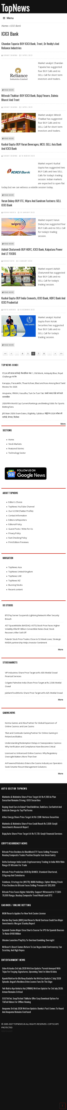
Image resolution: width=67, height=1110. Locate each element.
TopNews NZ (14, 580)
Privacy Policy (14, 533)
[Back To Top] (62, 1105)
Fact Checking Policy (17, 537)
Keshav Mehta (9, 212)
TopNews (15, 7)
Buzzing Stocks (15, 585)
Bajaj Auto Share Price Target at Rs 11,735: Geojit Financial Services (32, 833)
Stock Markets (15, 444)
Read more (9, 90)
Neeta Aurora (9, 309)
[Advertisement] (33, 1068)
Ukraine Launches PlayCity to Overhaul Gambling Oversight (28, 940)
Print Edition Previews (18, 542)
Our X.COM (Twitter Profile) (20, 511)
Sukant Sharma (10, 55)
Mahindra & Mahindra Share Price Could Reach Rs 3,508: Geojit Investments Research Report (29, 825)
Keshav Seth (8, 261)
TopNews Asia (15, 567)
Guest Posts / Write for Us (20, 528)
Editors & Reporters (17, 520)
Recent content (15, 589)
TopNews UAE (15, 576)
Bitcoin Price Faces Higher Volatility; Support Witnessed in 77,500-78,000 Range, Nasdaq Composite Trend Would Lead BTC (32, 893)
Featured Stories (16, 448)
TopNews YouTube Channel (21, 506)
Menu (10, 18)
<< (5, 353)
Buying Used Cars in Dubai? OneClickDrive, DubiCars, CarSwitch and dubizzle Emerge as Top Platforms (32, 808)
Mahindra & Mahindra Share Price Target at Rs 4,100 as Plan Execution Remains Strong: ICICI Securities (29, 798)
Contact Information (17, 515)
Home (4, 25)
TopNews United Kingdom (20, 571)
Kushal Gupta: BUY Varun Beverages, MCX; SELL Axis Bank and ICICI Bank (31, 146)
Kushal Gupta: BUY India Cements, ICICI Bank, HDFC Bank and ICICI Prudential (33, 300)
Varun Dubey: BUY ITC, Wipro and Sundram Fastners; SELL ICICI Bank (31, 203)
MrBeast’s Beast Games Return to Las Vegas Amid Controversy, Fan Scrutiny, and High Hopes (32, 948)
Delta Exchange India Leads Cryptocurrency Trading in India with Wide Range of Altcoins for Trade (33, 863)
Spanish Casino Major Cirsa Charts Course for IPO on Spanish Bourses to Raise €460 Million (33, 931)
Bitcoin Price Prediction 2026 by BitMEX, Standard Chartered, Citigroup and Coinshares (29, 873)
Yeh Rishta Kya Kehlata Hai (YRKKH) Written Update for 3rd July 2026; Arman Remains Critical (32, 990)
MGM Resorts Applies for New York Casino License (24, 913)
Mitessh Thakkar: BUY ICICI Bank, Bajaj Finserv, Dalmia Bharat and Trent (29, 98)
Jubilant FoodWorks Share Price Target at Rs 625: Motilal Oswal (34, 692)
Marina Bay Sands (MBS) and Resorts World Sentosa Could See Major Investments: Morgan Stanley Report (32, 921)
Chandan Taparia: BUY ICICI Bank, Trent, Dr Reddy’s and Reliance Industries (30, 46)
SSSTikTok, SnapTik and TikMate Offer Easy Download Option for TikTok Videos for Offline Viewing (30, 1000)
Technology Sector (17, 452)
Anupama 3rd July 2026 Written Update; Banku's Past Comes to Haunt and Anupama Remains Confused (33, 1010)
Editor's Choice (15, 502)
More (63, 423)
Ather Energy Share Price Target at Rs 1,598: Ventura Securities (30, 817)
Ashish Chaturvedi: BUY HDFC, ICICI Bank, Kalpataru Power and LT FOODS (31, 251)
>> (61, 353)
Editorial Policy (15, 524)
